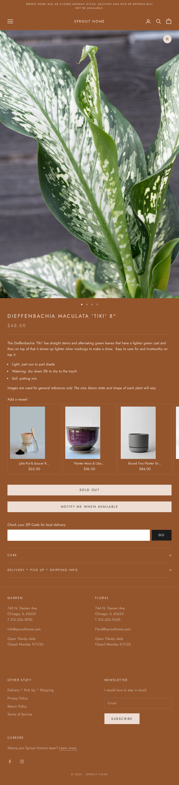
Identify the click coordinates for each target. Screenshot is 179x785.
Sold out (89, 490)
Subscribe (122, 718)
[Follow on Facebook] (9, 761)
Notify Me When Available (89, 506)
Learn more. (68, 748)
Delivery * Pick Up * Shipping (30, 690)
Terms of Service (19, 714)
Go (161, 535)
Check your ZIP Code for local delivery (36, 524)
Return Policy (17, 706)
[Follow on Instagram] (22, 761)
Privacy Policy (17, 698)
